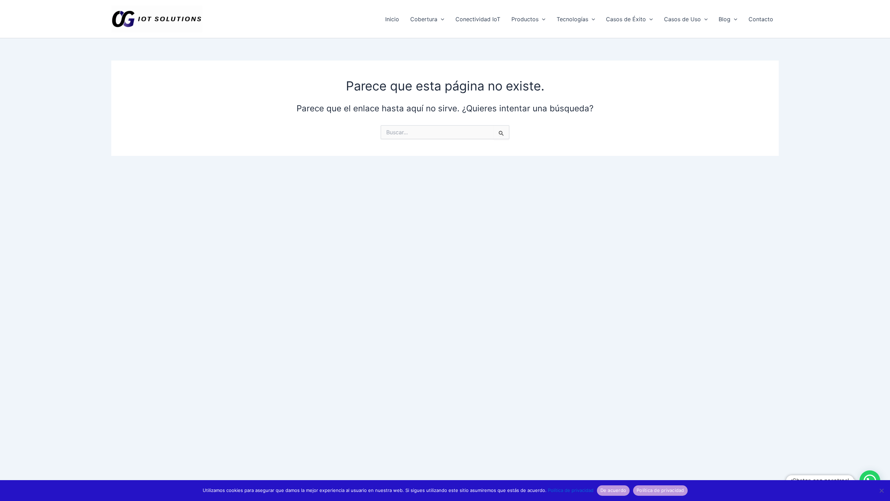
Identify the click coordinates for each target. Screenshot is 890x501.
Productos (525, 19)
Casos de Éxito (626, 19)
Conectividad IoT (477, 19)
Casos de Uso (682, 19)
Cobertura (423, 19)
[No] (881, 490)
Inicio (392, 19)
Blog (724, 19)
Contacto (761, 19)
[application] (440, 19)
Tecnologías (572, 19)
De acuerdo (613, 490)
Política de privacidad (570, 490)
